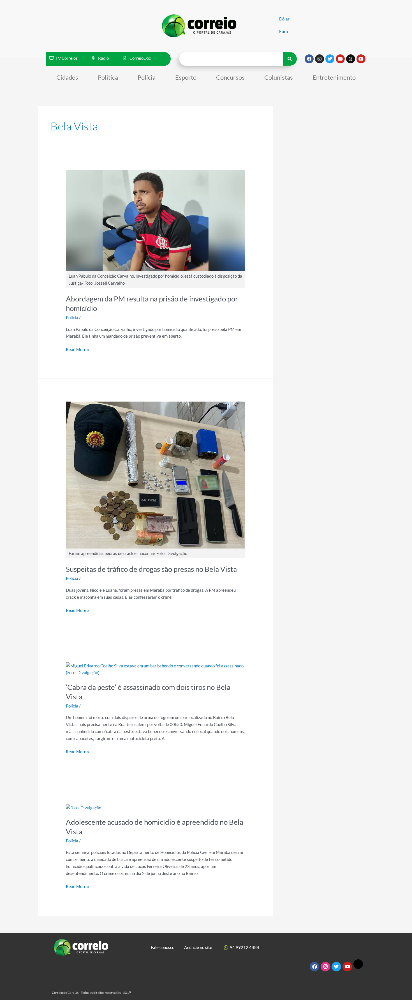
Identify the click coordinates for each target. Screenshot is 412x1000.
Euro (283, 31)
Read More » (77, 349)
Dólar (284, 18)
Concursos (230, 77)
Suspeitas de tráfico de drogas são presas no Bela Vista (151, 568)
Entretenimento (334, 77)
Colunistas (278, 77)
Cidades (67, 77)
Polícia (147, 77)
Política (108, 77)
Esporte (185, 77)
